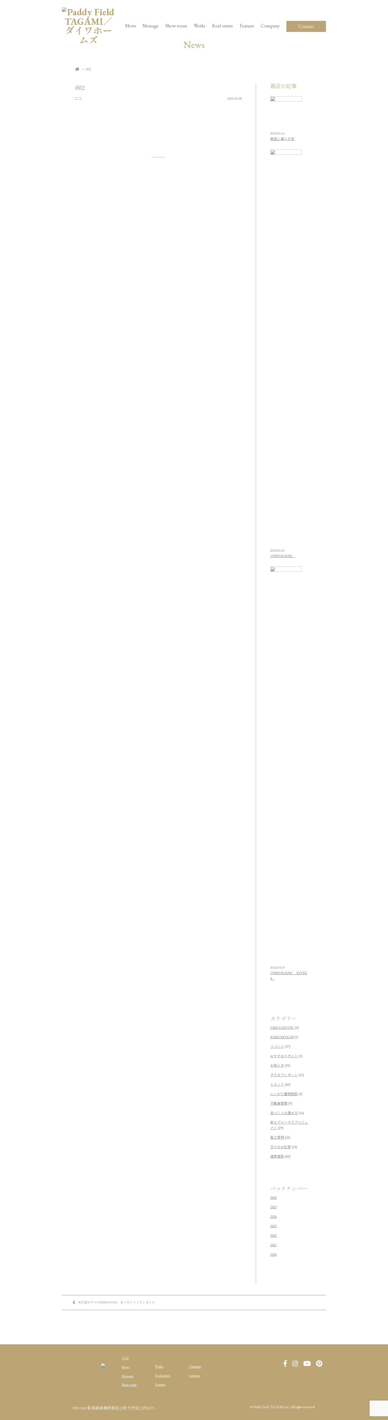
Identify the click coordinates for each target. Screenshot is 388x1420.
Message (127, 1376)
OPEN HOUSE (283, 556)
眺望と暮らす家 (282, 139)
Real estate (162, 1375)
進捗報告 (277, 1156)
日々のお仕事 (280, 1147)
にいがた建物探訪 (284, 1094)
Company (195, 1366)
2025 (273, 1207)
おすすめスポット (284, 1056)
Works (199, 26)
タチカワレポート (284, 1075)
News (130, 26)
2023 (273, 1226)
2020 (273, 1254)
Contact (306, 26)
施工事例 (277, 1137)
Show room (176, 26)
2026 (273, 1197)
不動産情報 (278, 1103)
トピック (277, 1084)
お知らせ (277, 1065)
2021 (273, 1245)
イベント (277, 1046)
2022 (273, 1235)
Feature (247, 26)
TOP (125, 1358)
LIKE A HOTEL (282, 1027)
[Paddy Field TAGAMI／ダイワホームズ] (88, 40)
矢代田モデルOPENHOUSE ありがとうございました (116, 1302)
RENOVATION (282, 1037)
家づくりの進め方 (284, 1113)
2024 (273, 1216)
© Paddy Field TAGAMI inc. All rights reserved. (282, 1407)
